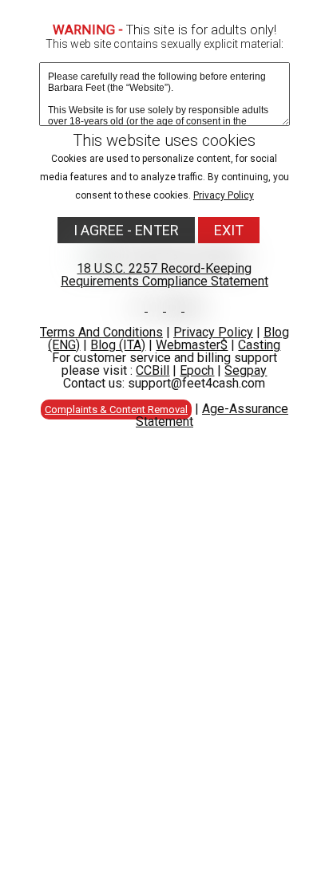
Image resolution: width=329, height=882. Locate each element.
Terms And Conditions (101, 332)
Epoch (197, 370)
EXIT (229, 230)
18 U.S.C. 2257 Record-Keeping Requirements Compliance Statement (164, 275)
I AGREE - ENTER (126, 230)
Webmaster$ (192, 344)
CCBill (152, 370)
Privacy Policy (223, 195)
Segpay (245, 370)
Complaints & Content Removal (116, 409)
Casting (259, 344)
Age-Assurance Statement (212, 415)
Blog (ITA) (117, 344)
